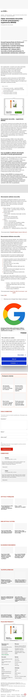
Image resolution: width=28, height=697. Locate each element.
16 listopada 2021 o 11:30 (10, 459)
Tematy (8, 694)
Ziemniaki (17, 665)
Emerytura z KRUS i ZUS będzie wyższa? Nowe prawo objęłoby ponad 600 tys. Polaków (21, 616)
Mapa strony (23, 694)
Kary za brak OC (5, 664)
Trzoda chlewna (18, 678)
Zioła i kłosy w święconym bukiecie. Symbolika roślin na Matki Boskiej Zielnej (21, 581)
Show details (21, 355)
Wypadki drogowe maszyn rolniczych (18, 232)
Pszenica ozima (18, 662)
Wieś (3, 667)
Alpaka (16, 669)
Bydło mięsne (18, 673)
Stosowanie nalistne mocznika (10, 92)
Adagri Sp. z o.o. (19, 682)
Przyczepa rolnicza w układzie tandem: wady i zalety (20, 652)
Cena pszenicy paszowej (7, 651)
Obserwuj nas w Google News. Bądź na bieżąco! (15, 299)
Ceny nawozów (5, 654)
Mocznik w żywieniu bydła (20, 676)
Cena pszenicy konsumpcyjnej (5, 649)
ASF (16, 671)
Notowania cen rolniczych (5, 644)
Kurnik (16, 674)
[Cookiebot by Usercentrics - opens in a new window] (20, 333)
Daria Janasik (10, 24)
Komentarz (3, 418)
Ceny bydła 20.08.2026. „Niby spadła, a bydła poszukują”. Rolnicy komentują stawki (20, 556)
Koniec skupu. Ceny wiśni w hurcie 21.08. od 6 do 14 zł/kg (20, 531)
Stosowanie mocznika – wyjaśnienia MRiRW (13, 88)
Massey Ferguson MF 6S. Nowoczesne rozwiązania (20, 646)
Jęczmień (17, 659)
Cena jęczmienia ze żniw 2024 (7, 659)
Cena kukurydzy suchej (7, 647)
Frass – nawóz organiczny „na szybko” (20, 506)
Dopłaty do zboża (5, 675)
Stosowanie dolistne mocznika (10, 93)
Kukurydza (17, 660)
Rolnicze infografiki (16, 694)
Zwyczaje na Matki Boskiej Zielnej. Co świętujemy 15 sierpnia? (7, 598)
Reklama (18, 696)
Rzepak (16, 663)
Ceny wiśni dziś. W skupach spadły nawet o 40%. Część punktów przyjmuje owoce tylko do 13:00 (21, 599)
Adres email (4, 437)
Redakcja (24, 696)
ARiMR (3, 669)
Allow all (14, 359)
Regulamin (3, 696)
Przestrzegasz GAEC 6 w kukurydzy (7, 678)
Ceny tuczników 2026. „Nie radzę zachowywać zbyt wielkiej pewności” (6, 531)
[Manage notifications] (25, 694)
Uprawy (16, 657)
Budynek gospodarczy (6, 671)
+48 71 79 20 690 (6, 690)
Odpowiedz (4, 467)
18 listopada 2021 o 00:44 (10, 472)
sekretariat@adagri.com (6, 691)
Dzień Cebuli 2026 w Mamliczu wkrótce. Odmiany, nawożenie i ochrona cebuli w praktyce (6, 556)
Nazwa (2, 431)
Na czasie (4, 657)
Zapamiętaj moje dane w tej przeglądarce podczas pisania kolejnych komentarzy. (13, 445)
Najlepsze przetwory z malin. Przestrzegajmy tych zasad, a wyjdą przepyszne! (6, 581)
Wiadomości (3, 694)
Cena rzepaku (5, 653)
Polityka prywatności (11, 696)
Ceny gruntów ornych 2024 (6, 662)
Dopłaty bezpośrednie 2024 (6, 674)
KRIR (5, 295)
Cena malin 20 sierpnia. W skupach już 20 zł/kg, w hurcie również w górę (6, 616)
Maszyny (17, 643)
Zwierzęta (17, 667)
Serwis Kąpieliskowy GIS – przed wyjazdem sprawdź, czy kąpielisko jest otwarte (7, 507)
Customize (13, 363)
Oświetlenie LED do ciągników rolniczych (19, 649)
